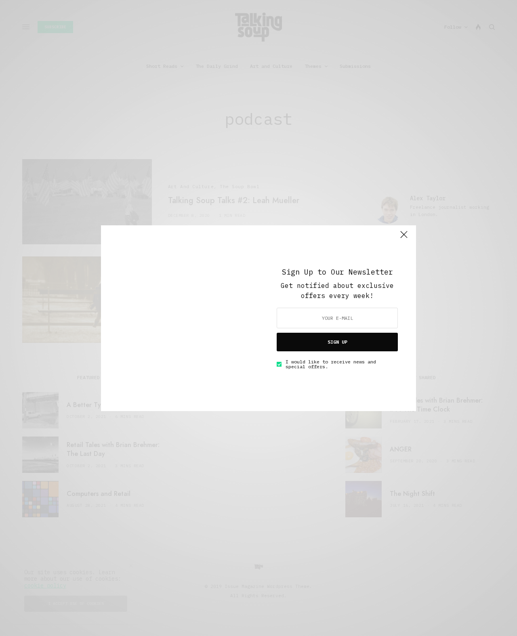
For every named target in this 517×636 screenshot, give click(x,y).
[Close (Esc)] (404, 238)
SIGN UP (337, 342)
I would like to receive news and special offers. (331, 364)
